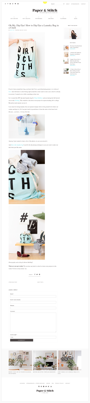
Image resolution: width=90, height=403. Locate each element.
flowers (63, 18)
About (68, 3)
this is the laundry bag (17, 145)
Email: (15, 299)
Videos (48, 383)
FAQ (53, 383)
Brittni (12, 30)
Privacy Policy (59, 383)
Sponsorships (75, 3)
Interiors (38, 18)
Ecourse (22, 383)
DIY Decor (14, 18)
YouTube (51, 386)
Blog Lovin (48, 386)
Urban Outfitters (38, 98)
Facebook (43, 386)
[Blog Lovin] (15, 4)
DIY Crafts (26, 18)
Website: (12, 305)
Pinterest (41, 386)
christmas (14, 23)
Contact (83, 3)
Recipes (51, 18)
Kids (75, 18)
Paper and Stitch (45, 11)
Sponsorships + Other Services (35, 383)
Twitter (46, 386)
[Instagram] (5, 4)
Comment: (12, 311)
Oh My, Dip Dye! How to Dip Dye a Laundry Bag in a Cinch (34, 26)
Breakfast (51, 23)
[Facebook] (10, 4)
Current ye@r (13, 334)
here (10, 91)
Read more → (73, 48)
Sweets (51, 21)
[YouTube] (18, 4)
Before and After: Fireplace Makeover (44, 372)
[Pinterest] (7, 4)
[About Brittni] (72, 33)
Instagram (39, 386)
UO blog (17, 100)
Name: (12, 294)
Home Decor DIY (26, 21)
